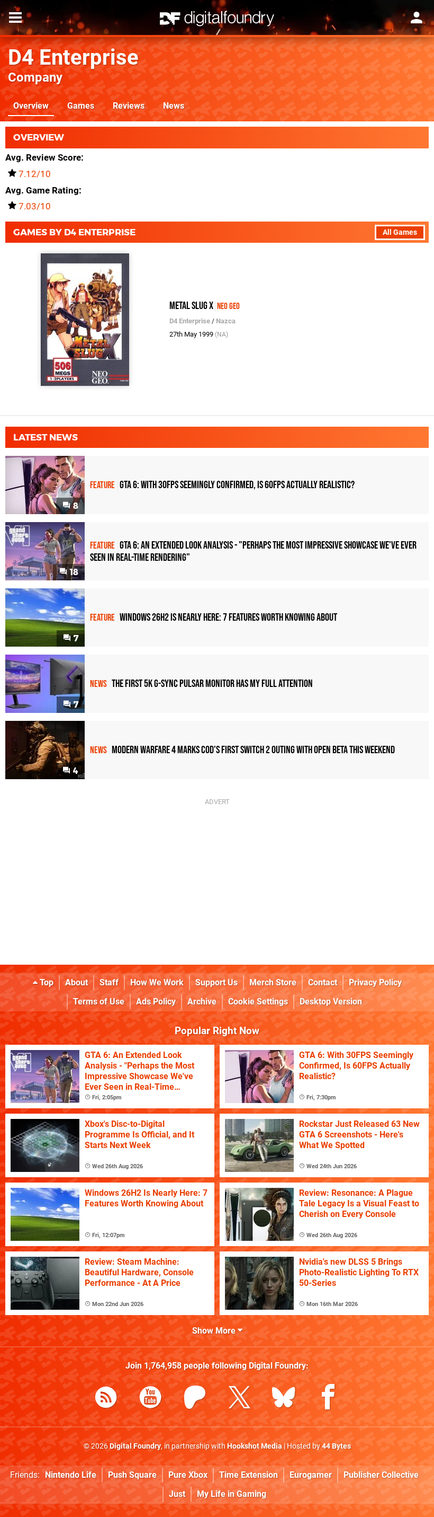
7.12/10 (35, 174)
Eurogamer (311, 1475)
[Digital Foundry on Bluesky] (283, 1399)
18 (73, 572)
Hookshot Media (254, 1446)
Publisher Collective (381, 1475)
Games (80, 106)
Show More (215, 1331)
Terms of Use (98, 1001)
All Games (400, 232)
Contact (322, 982)
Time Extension (248, 1475)
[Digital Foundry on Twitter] (239, 1399)
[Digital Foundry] (217, 18)
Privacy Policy (375, 982)
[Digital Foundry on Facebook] (328, 1399)
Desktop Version (331, 1001)
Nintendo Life (70, 1475)
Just (177, 1494)
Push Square (132, 1475)
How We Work (157, 982)
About (76, 982)
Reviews (128, 106)
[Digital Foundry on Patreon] (194, 1399)
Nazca (226, 321)
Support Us (216, 982)
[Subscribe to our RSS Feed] (105, 1399)
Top (45, 982)
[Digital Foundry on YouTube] (150, 1399)
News (173, 106)
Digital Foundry (135, 1446)
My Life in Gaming (231, 1494)
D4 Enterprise (73, 57)
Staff (109, 982)
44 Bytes (336, 1446)
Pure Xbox (187, 1475)
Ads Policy (156, 1001)
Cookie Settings (258, 1001)
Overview (31, 106)
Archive (201, 1001)
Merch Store (272, 982)
